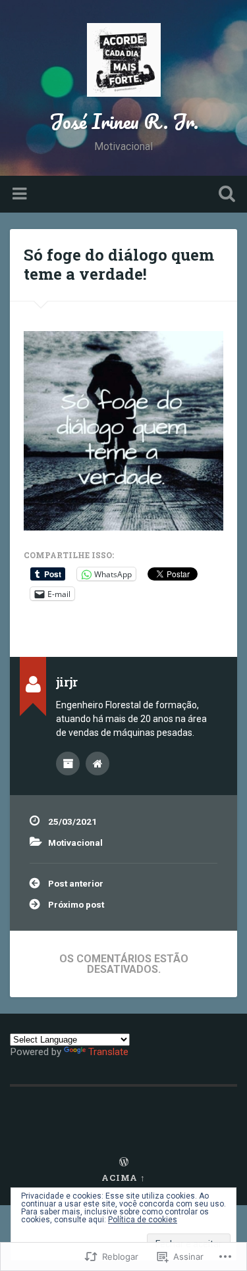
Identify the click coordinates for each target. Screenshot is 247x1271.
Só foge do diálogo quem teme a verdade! (119, 264)
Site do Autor (97, 763)
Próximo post (76, 904)
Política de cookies (142, 1219)
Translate (108, 1052)
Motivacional (75, 842)
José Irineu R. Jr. (123, 121)
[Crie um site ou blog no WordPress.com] (123, 1162)
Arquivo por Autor (68, 763)
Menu (21, 194)
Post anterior (75, 883)
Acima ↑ (123, 1177)
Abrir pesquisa (223, 195)
